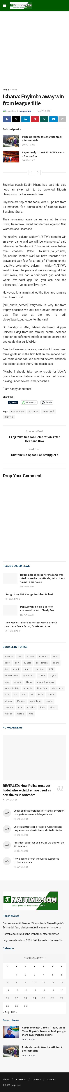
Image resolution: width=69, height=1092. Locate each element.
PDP (40, 694)
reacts (49, 701)
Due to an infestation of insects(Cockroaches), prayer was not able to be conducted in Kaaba (38, 828)
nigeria (9, 417)
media (18, 682)
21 (7, 998)
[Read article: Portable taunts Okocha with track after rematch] (11, 141)
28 (7, 1005)
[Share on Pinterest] (35, 119)
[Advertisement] (34, 47)
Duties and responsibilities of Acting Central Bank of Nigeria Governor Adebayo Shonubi (39, 812)
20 (61, 990)
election (40, 669)
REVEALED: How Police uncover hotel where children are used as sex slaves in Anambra (27, 790)
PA (32, 694)
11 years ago (13, 631)
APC (20, 656)
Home (6, 89)
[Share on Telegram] (53, 119)
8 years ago (28, 587)
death (27, 669)
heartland (48, 411)
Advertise (21, 1079)
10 (34, 982)
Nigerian (42, 688)
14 (7, 990)
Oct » (14, 1012)
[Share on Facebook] (7, 119)
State (42, 707)
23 (25, 998)
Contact (51, 1079)
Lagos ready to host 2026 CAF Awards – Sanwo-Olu (33, 940)
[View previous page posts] (31, 172)
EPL (51, 669)
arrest (30, 656)
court (56, 663)
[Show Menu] (4, 5)
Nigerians (57, 688)
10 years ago (13, 599)
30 (25, 1005)
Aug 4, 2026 (29, 145)
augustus (25, 111)
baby (7, 663)
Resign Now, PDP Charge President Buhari (29, 594)
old (24, 694)
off (15, 694)
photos (9, 701)
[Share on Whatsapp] (44, 119)
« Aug (6, 1012)
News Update (12, 688)
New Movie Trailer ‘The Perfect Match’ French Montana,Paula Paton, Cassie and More (31, 624)
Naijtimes (16, 1085)
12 (52, 982)
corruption (42, 663)
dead (16, 669)
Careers (37, 1079)
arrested (43, 656)
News (14, 89)
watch (20, 714)
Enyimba (33, 411)
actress (9, 656)
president (35, 701)
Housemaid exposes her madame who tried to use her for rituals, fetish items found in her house (43, 578)
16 (25, 990)
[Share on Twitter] (16, 119)
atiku (56, 656)
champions (17, 411)
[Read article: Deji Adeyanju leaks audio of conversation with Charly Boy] (10, 610)
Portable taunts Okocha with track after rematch (31, 933)
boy (17, 663)
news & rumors (45, 682)
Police (21, 701)
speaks (31, 707)
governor (28, 675)
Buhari (27, 663)
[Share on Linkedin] (25, 119)
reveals (9, 707)
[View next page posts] (38, 172)
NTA (7, 694)
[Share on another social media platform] (62, 119)
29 (16, 1005)
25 (43, 998)
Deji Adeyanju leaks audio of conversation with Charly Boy (37, 608)
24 (34, 998)
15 (16, 990)
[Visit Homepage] (21, 5)
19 (52, 990)
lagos (53, 675)
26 (52, 998)
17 (34, 990)
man (7, 682)
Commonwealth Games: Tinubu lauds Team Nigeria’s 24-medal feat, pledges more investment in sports (44, 1031)
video (53, 707)
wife (31, 714)
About (6, 1079)
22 (16, 998)
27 (61, 998)
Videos (9, 714)
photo (51, 694)
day (6, 669)
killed (41, 675)
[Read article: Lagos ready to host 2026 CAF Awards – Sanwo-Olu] (11, 156)
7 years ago (28, 615)
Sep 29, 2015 (43, 111)
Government (12, 675)
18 (43, 990)
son (20, 707)
